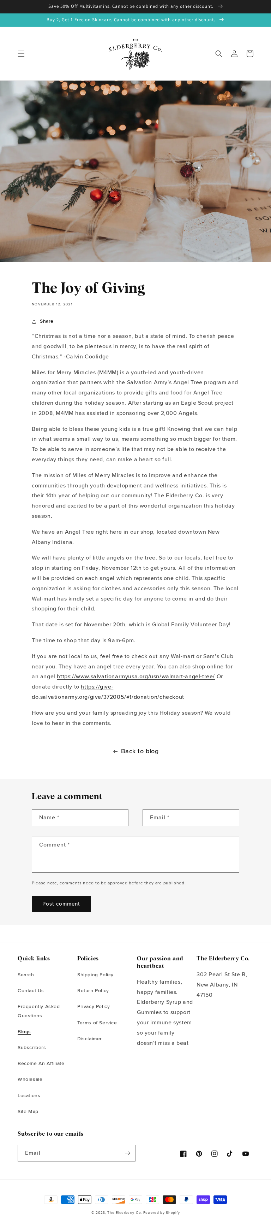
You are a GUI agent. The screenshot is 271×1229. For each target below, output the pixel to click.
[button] (21, 54)
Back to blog (139, 751)
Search (26, 974)
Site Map (28, 1111)
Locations (29, 1095)
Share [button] (47, 321)
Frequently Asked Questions (39, 1011)
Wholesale (30, 1079)
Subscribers (32, 1047)
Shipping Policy (95, 974)
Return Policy (93, 990)
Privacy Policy (93, 1006)
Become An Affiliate (41, 1063)
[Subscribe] (127, 1153)
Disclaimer (89, 1038)
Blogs (24, 1031)
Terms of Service (97, 1022)
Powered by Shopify (161, 1213)
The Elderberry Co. (124, 1213)
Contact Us (31, 990)
